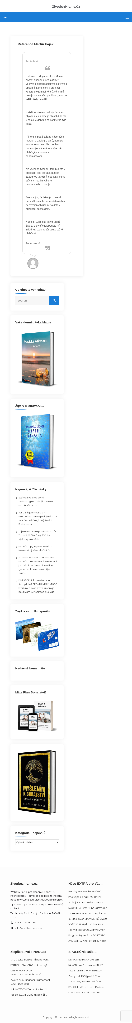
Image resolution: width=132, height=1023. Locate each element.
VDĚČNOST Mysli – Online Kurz (85, 924)
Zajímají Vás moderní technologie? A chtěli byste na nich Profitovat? (36, 501)
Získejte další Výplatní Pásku (84, 976)
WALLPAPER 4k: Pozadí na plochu (87, 913)
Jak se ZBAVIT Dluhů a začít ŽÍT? (28, 994)
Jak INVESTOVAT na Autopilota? (28, 989)
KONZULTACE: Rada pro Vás (84, 992)
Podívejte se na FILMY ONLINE (85, 897)
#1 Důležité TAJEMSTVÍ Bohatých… (29, 959)
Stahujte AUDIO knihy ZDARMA (85, 902)
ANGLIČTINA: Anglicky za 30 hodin (87, 940)
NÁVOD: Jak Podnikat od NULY (85, 965)
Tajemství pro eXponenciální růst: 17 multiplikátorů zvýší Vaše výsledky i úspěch (38, 535)
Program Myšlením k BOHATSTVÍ (86, 935)
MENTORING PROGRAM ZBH (83, 959)
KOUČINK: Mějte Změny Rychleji (86, 987)
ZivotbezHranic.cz (66, 6)
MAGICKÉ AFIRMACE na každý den (87, 908)
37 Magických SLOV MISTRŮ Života (87, 919)
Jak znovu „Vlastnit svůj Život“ (85, 981)
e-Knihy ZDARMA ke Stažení (84, 891)
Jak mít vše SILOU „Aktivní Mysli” (86, 929)
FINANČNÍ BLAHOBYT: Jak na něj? (28, 965)
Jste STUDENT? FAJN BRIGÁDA (85, 970)
